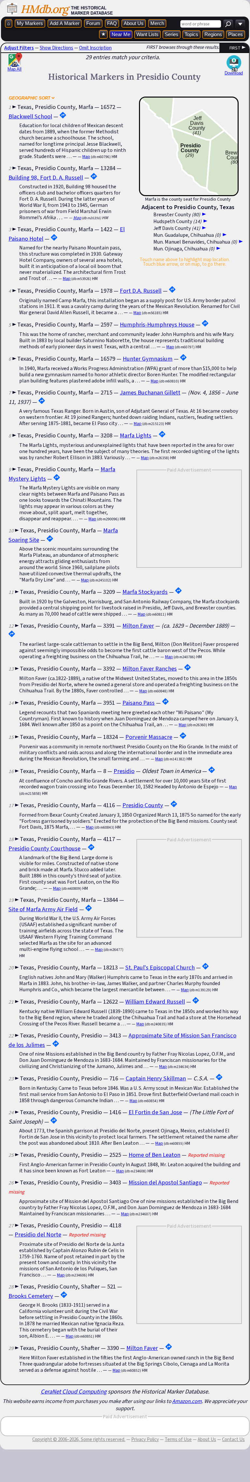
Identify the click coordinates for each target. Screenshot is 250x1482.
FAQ (112, 23)
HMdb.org (44, 9)
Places (235, 34)
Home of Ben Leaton (154, 1155)
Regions (213, 34)
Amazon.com (187, 1401)
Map (86, 156)
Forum (93, 23)
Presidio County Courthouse (44, 848)
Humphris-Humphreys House (157, 324)
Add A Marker (64, 23)
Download (234, 73)
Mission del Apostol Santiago (165, 1182)
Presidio (124, 771)
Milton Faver (138, 625)
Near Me (121, 34)
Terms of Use (178, 1439)
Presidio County (142, 805)
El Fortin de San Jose (155, 1112)
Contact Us (233, 1439)
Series (171, 34)
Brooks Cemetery (30, 1296)
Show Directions (56, 48)
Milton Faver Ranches (149, 668)
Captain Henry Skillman (156, 1078)
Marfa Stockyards (145, 592)
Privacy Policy (145, 1439)
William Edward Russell (155, 1001)
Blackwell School (30, 116)
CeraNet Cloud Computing (73, 1391)
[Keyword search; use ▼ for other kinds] (228, 24)
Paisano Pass (138, 703)
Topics (191, 34)
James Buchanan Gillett (150, 392)
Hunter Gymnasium (148, 358)
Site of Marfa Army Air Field (43, 909)
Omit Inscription (95, 48)
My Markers (30, 23)
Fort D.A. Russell (140, 291)
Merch (157, 23)
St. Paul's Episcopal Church (160, 967)
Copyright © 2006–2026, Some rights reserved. (78, 1439)
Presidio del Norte (38, 1234)
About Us (134, 23)
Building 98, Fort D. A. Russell (45, 177)
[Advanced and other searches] (240, 24)
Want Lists (147, 34)
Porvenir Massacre (148, 737)
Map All (14, 67)
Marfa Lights (135, 435)
